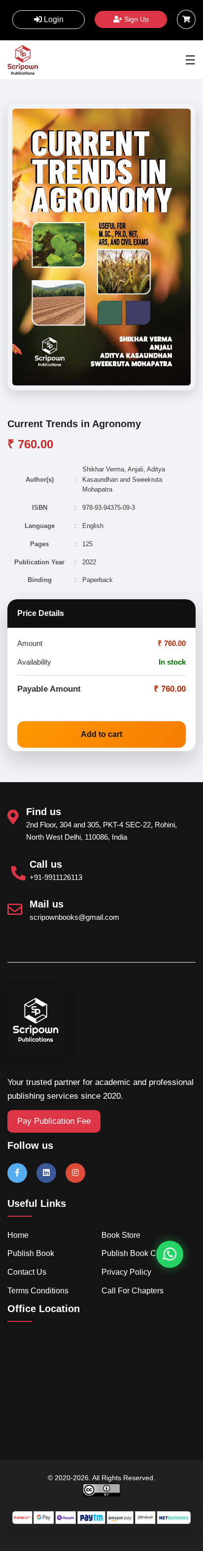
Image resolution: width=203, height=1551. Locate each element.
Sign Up (135, 19)
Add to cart (101, 734)
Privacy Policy (126, 1272)
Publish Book (30, 1253)
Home (18, 1235)
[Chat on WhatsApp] (169, 1254)
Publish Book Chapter (140, 1253)
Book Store (121, 1235)
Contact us (26, 1272)
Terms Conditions (37, 1291)
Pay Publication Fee (54, 1121)
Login (53, 19)
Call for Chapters (133, 1291)
